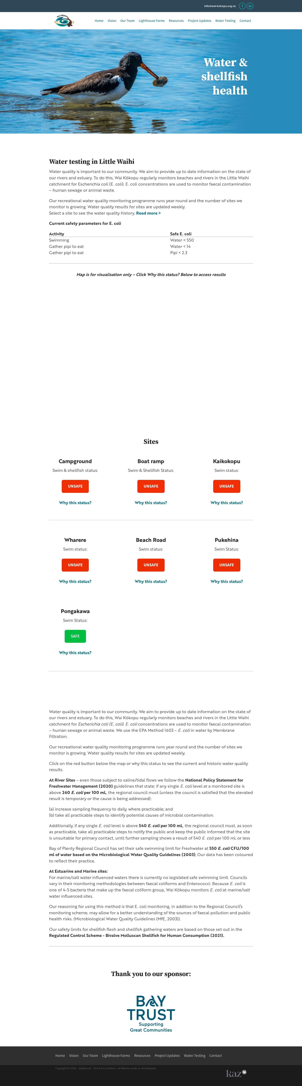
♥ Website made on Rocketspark (137, 1068)
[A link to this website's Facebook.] (242, 6)
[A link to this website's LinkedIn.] (250, 6)
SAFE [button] (75, 636)
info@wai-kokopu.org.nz (220, 6)
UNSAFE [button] (75, 486)
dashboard (84, 1068)
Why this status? (227, 502)
